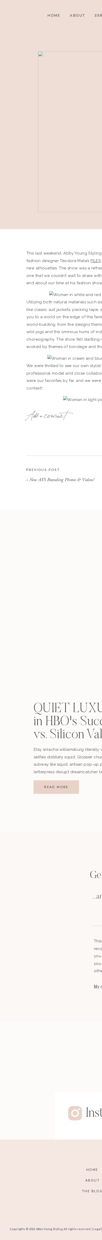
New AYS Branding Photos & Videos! (61, 480)
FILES (95, 260)
